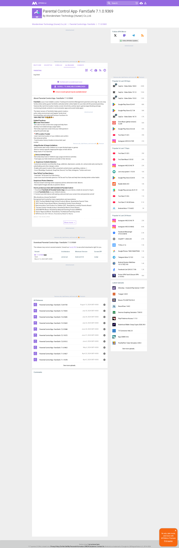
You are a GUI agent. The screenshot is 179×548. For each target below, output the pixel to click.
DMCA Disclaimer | (91, 546)
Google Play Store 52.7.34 (126, 110)
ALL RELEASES (69, 65)
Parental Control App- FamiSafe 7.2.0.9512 (53, 341)
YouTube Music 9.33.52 (125, 159)
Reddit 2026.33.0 (123, 184)
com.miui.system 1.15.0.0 (126, 172)
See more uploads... (69, 365)
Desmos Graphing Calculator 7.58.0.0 (130, 312)
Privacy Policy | (55, 546)
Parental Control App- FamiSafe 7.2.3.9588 (53, 329)
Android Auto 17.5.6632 (126, 208)
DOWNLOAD (58, 65)
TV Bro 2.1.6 (122, 245)
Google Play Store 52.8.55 (126, 178)
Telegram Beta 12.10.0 (125, 257)
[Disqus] (70, 455)
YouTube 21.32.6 (123, 196)
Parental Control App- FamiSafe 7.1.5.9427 (53, 354)
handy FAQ (72, 247)
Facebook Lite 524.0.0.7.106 (127, 269)
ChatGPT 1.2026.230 (125, 239)
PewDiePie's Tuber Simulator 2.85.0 (129, 343)
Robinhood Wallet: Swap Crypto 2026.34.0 (131, 324)
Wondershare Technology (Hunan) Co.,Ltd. (68, 15)
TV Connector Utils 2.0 (125, 331)
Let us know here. (94, 544)
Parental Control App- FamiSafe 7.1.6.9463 (53, 347)
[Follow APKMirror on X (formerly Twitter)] (115, 36)
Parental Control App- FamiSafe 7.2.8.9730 (53, 305)
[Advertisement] (70, 45)
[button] (86, 70)
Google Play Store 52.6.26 (126, 129)
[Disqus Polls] (70, 401)
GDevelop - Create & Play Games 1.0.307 (131, 288)
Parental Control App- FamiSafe (82, 24)
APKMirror (42, 3)
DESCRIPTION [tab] (48, 65)
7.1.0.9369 (40, 255)
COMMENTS (80, 65)
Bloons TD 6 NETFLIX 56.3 (126, 300)
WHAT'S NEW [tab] (37, 65)
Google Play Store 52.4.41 (126, 104)
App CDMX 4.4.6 (123, 337)
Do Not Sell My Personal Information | (72, 546)
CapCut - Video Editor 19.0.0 (127, 98)
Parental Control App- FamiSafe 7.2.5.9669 (53, 323)
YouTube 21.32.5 (123, 135)
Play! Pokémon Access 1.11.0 (127, 318)
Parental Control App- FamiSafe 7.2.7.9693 (53, 311)
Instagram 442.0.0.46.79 (126, 165)
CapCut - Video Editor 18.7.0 (127, 116)
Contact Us (100, 546)
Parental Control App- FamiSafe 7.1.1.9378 (53, 360)
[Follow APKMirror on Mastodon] (124, 36)
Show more (68, 222)
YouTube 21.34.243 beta (126, 202)
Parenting (38, 70)
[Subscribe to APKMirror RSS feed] (142, 36)
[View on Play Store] (96, 70)
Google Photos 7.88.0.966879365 (129, 251)
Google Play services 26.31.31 (127, 190)
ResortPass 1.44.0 (124, 306)
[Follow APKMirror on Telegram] (133, 36)
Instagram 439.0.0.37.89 (126, 141)
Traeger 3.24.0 (123, 294)
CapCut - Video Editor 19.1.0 (127, 92)
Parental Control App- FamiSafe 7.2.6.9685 (53, 317)
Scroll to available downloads (71, 87)
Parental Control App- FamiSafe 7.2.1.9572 (53, 335)
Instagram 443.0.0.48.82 (126, 227)
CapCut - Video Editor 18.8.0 (127, 86)
